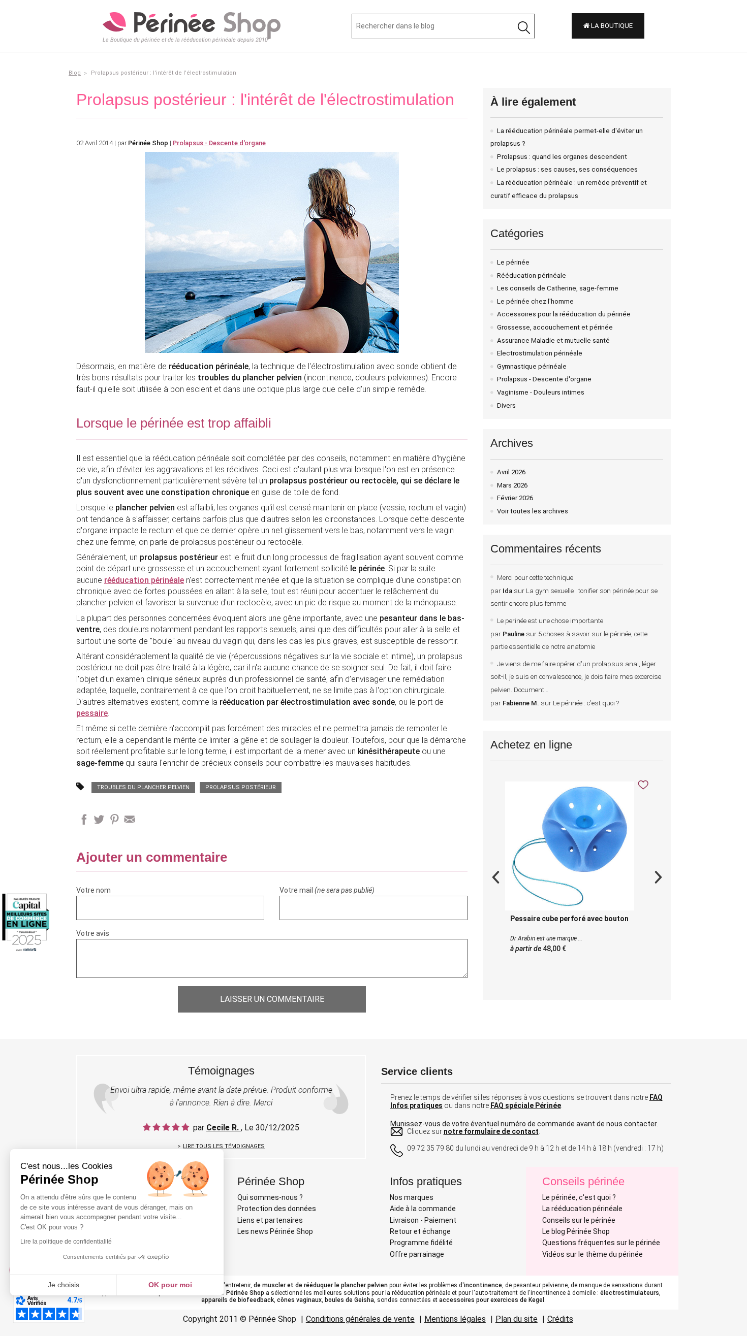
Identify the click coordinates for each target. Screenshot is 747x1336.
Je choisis (63, 1285)
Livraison (404, 1220)
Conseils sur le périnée (578, 1220)
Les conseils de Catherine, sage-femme (557, 288)
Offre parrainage (417, 1254)
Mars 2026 (512, 485)
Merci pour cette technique (574, 590)
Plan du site (516, 1319)
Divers (506, 405)
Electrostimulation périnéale (539, 353)
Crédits (560, 1319)
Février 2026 (515, 498)
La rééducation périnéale (582, 1208)
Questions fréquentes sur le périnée (601, 1243)
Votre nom (93, 890)
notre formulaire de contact (491, 1131)
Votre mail (327, 890)
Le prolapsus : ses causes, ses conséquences (567, 169)
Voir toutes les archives (532, 511)
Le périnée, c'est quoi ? (579, 1197)
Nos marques (411, 1197)
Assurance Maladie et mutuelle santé (553, 340)
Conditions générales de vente (360, 1319)
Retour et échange (420, 1231)
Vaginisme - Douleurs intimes (540, 392)
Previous (495, 876)
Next (658, 876)
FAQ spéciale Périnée (525, 1105)
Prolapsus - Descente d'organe (544, 379)
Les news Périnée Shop (275, 1231)
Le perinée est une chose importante (568, 633)
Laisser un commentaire (272, 999)
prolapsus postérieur (240, 787)
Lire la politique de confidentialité (66, 1241)
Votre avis (92, 933)
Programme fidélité (421, 1243)
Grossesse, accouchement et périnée (555, 327)
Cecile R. (223, 1127)
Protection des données (276, 1208)
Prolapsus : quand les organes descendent (562, 156)
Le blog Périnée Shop (576, 1231)
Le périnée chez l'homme (535, 301)
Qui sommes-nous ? (270, 1197)
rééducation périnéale (144, 580)
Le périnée (513, 262)
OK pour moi (170, 1285)
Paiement (440, 1220)
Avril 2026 (511, 472)
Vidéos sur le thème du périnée (592, 1254)
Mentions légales (455, 1319)
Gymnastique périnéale (532, 366)
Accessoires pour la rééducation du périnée (564, 314)
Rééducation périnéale (531, 275)
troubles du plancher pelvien (143, 787)
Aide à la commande (423, 1208)
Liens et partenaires (270, 1220)
